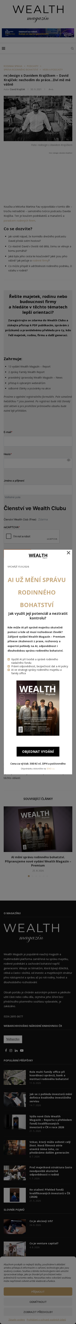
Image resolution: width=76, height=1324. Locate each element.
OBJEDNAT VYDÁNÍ (38, 751)
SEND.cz (50, 768)
